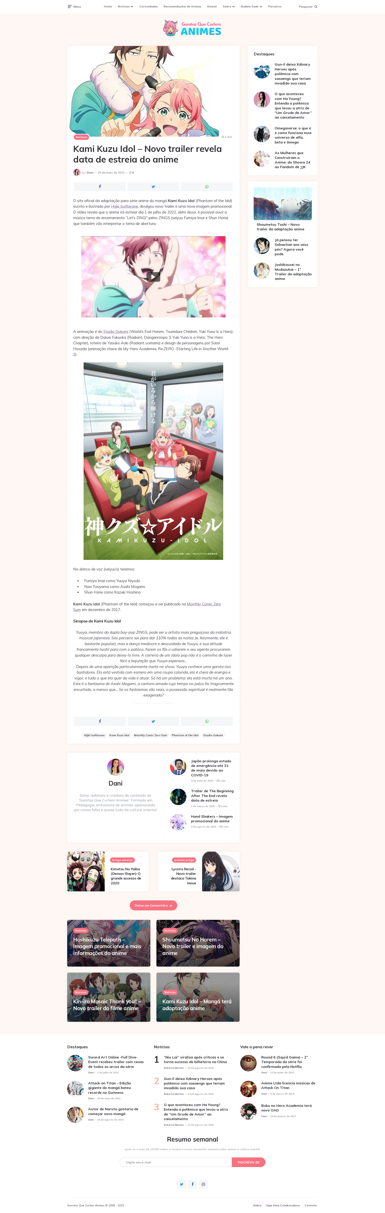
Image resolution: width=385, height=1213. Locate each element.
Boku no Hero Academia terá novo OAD (286, 1107)
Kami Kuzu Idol (119, 735)
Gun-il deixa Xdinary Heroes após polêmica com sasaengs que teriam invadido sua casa (293, 73)
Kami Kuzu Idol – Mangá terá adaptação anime (197, 1005)
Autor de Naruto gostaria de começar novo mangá (113, 1111)
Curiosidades (148, 6)
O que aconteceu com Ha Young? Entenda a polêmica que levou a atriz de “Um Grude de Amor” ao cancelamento (293, 106)
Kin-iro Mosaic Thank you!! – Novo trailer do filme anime (107, 1005)
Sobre (227, 6)
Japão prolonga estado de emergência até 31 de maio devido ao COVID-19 (211, 768)
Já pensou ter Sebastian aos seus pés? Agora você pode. (291, 247)
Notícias (124, 6)
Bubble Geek (249, 6)
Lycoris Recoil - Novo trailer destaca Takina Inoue (183, 876)
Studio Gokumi (115, 331)
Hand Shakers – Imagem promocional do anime (212, 818)
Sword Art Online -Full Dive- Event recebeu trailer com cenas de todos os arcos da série (116, 1062)
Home (108, 6)
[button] (153, 276)
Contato (311, 1205)
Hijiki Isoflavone (124, 206)
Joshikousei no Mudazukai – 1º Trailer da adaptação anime (293, 271)
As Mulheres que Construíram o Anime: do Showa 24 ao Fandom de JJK (292, 159)
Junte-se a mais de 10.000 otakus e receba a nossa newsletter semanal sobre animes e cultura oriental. (192, 1149)
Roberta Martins (174, 1067)
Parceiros (274, 6)
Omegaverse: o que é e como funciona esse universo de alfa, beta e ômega (293, 135)
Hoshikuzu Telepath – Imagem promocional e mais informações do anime (107, 946)
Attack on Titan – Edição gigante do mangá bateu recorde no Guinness (109, 1088)
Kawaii (212, 6)
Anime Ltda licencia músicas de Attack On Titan (288, 1085)
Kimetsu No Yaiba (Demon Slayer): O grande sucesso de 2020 (126, 876)
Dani (90, 172)
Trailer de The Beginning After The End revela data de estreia (212, 796)
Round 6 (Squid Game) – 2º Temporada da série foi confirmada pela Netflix (284, 1062)
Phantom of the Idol (185, 735)
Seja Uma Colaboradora (283, 1205)
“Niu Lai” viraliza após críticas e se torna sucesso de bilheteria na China (195, 1059)
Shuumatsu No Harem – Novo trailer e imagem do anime (192, 946)
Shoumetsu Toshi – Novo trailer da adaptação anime (280, 226)
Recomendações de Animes (182, 6)
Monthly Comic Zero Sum (150, 735)
